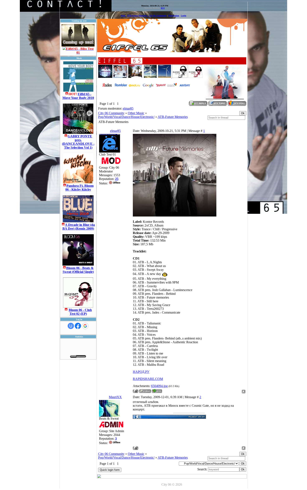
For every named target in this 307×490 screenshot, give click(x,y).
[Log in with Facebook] (78, 326)
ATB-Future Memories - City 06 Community (147, 15)
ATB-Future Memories (173, 117)
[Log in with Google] (85, 326)
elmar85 (128, 108)
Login (183, 15)
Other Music (136, 113)
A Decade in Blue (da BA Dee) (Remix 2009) (78, 226)
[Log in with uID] (71, 326)
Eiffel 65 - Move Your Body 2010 (78, 96)
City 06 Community (111, 113)
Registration (173, 15)
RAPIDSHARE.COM (148, 379)
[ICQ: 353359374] (157, 391)
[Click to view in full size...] (174, 215)
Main (123, 15)
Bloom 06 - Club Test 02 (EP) (80, 311)
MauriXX (115, 397)
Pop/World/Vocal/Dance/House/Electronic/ (126, 117)
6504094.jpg (159, 386)
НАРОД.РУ (141, 372)
